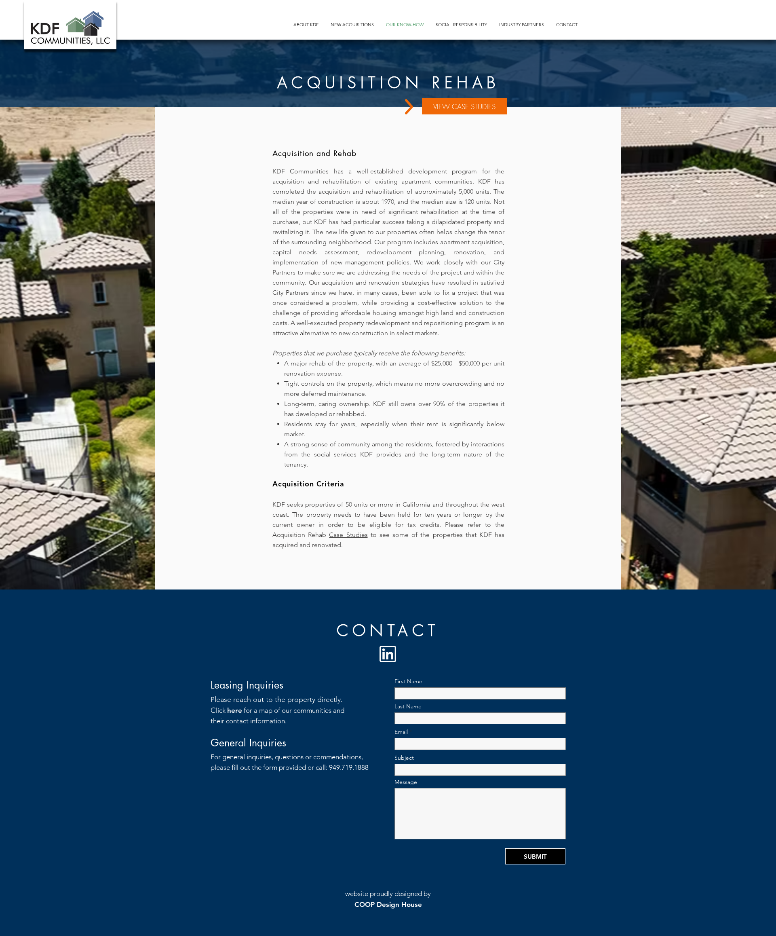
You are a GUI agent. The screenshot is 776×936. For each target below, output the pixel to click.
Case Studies (348, 535)
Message (405, 782)
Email (401, 732)
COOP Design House (388, 904)
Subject (404, 758)
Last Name (408, 706)
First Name (408, 681)
